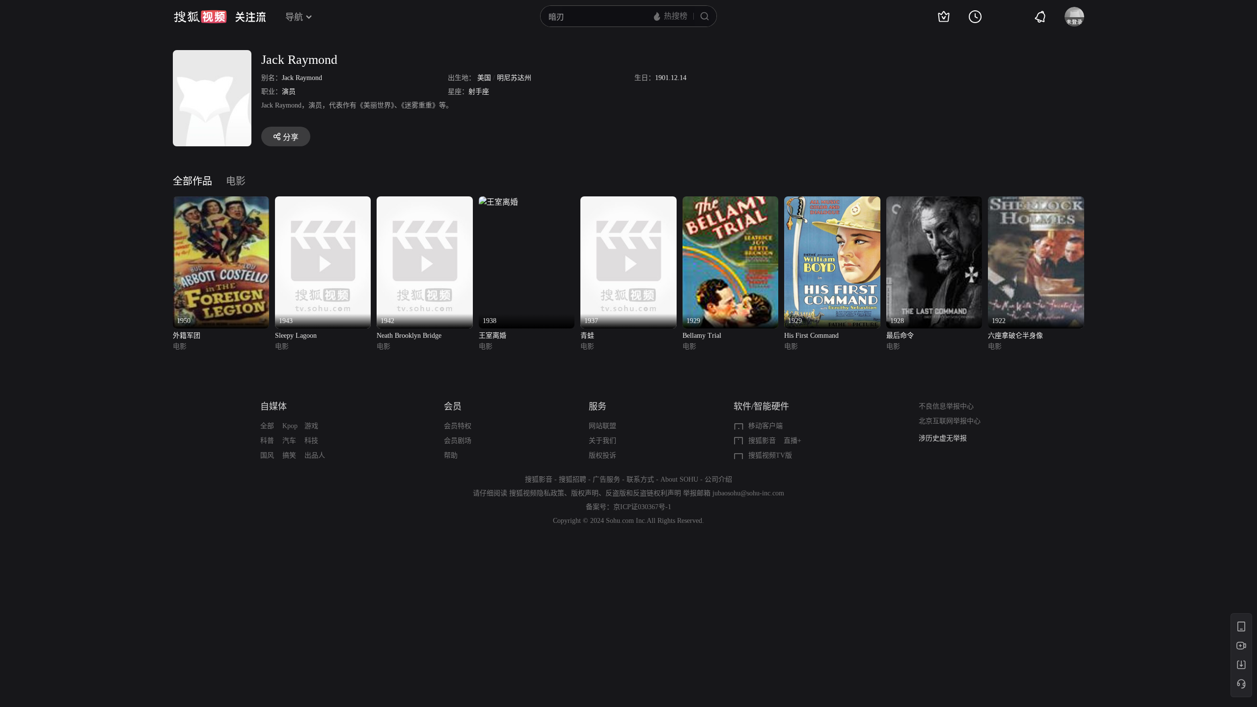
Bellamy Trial (702, 335)
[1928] (934, 202)
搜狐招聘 (572, 479)
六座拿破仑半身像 (1015, 335)
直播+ (792, 440)
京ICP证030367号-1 (642, 507)
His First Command (811, 335)
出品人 (314, 455)
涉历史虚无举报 (943, 438)
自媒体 (273, 406)
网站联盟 (602, 426)
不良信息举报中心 (946, 406)
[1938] (498, 202)
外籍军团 (186, 335)
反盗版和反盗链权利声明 (643, 493)
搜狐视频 (200, 17)
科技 (311, 440)
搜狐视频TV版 (770, 455)
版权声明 (585, 493)
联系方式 (640, 479)
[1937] (628, 202)
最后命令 (900, 335)
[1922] (1036, 202)
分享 (291, 137)
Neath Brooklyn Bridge (409, 335)
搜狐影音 (762, 440)
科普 (267, 440)
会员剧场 (457, 440)
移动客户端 (765, 426)
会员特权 (457, 426)
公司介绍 (718, 479)
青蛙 (587, 335)
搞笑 (289, 455)
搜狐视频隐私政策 (536, 493)
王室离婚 (492, 335)
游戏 (311, 426)
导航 (294, 17)
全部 (267, 426)
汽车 (289, 440)
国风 (267, 455)
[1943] (323, 202)
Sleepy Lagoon (296, 335)
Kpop (290, 426)
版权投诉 (602, 455)
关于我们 (602, 440)
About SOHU (679, 479)
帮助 (451, 455)
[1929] (731, 202)
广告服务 (606, 479)
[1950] (221, 202)
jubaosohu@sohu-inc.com (748, 493)
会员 (453, 406)
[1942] (425, 202)
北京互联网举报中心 (950, 421)
